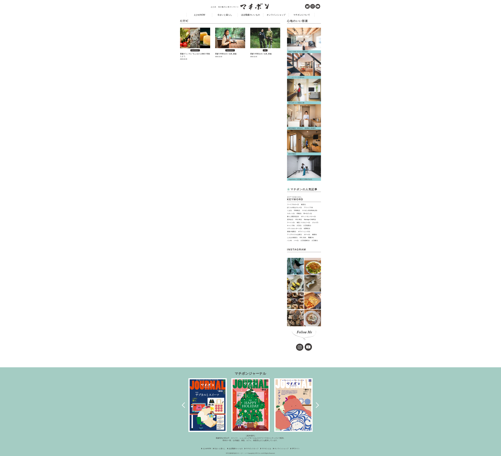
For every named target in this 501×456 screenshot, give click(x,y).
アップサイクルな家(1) (294, 234)
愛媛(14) (311, 237)
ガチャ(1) (307, 234)
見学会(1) (290, 219)
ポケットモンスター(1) (308, 216)
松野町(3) (307, 228)
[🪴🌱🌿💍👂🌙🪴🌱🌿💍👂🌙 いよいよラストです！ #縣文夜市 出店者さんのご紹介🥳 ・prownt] (295, 266)
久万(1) (299, 225)
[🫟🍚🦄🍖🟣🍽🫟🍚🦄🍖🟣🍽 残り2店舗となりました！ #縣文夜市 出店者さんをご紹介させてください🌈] (312, 266)
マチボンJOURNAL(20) (309, 210)
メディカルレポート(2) (294, 228)
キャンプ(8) (291, 225)
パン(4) (289, 240)
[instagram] (312, 6)
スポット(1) (291, 213)
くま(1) (289, 210)
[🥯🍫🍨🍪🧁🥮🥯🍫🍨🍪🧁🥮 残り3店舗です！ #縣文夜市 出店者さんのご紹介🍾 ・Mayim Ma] (295, 283)
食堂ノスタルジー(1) (303, 222)
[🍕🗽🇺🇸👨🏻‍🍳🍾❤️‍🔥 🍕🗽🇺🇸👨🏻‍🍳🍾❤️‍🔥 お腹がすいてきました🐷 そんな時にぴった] (312, 300)
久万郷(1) (315, 240)
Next (317, 405)
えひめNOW (199, 15)
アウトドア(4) (308, 207)
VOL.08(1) (298, 219)
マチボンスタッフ (252, 448)
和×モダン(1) (307, 213)
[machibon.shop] (307, 6)
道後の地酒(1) (291, 231)
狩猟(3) (299, 213)
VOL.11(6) (303, 237)
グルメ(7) (315, 222)
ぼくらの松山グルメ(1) (294, 207)
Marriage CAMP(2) (310, 219)
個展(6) (314, 234)
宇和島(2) (297, 210)
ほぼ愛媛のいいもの (250, 15)
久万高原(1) (307, 225)
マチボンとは (266, 448)
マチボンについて (301, 15)
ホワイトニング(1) (304, 231)
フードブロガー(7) (293, 204)
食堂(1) (303, 204)
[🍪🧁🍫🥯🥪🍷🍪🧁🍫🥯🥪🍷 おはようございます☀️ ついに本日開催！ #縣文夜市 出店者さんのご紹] (295, 300)
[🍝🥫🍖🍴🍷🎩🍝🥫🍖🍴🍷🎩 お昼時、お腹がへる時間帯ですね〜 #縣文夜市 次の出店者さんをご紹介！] (312, 318)
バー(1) (296, 240)
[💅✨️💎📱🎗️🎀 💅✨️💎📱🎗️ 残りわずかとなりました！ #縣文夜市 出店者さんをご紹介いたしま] (312, 283)
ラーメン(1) (291, 222)
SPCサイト (296, 448)
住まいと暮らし (225, 15)
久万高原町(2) (305, 240)
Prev (183, 405)
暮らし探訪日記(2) (293, 216)
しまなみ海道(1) (292, 237)
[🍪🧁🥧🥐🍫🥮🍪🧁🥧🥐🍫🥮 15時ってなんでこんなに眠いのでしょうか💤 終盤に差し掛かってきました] (295, 318)
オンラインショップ (276, 15)
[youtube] (317, 6)
